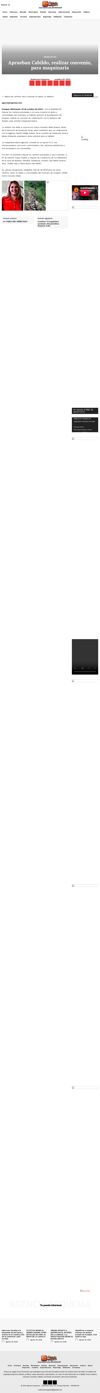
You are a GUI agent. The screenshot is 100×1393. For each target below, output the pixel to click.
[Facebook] (32, 83)
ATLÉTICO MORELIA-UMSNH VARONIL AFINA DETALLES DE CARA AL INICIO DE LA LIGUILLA (36, 1333)
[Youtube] (55, 1382)
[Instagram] (50, 1382)
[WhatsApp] (44, 83)
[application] (85, 424)
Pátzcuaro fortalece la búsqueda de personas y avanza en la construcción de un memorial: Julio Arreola (13, 1334)
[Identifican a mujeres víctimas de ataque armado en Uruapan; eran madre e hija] (86, 1320)
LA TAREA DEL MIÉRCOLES (15, 221)
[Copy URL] (68, 83)
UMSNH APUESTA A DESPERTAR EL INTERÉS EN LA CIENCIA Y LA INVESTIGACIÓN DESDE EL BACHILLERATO (62, 1334)
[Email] (50, 83)
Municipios (50, 57)
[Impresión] (56, 83)
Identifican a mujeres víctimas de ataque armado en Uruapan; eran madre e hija (86, 1333)
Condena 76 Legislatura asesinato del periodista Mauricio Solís (48, 223)
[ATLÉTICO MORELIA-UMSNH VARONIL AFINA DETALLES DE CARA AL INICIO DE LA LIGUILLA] (37, 1320)
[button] (5, 4)
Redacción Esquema (40, 79)
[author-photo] (3, 1341)
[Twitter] (38, 83)
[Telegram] (62, 83)
